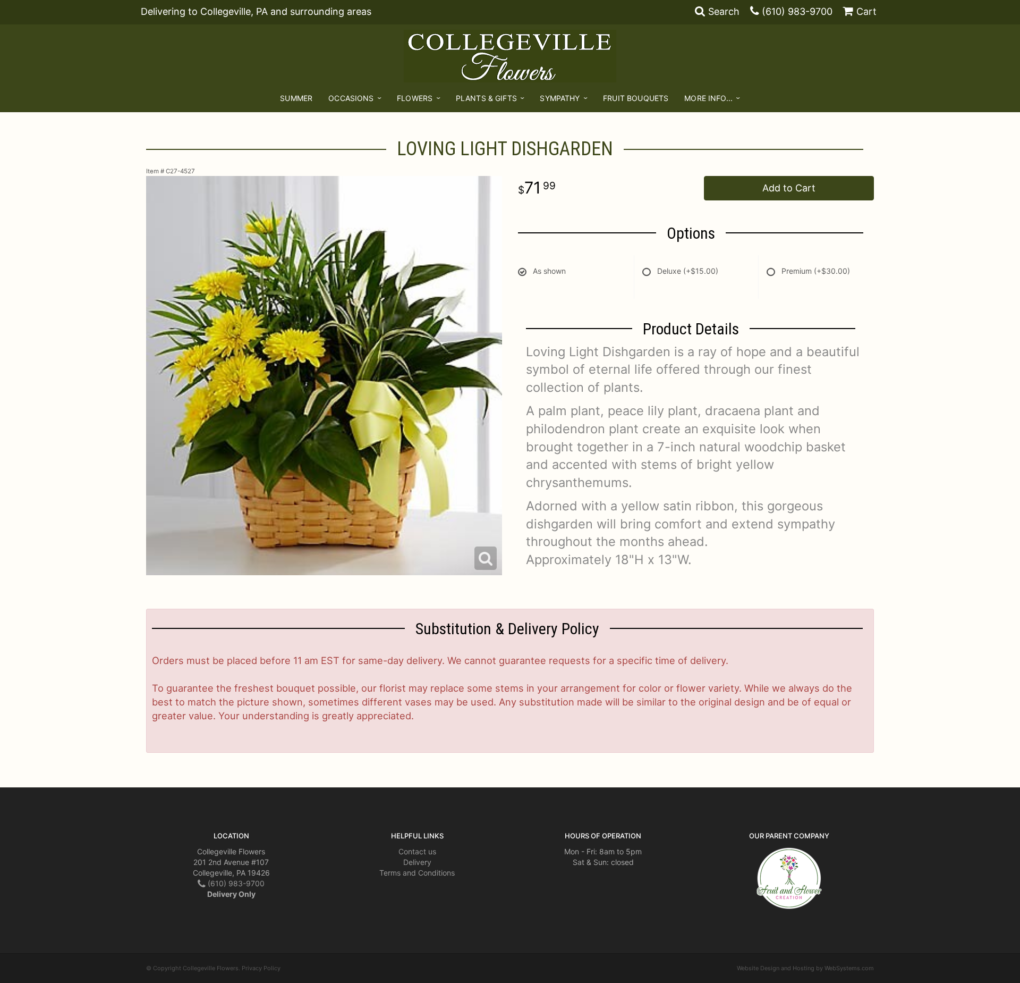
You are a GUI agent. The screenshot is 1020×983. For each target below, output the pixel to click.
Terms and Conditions (417, 872)
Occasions (350, 98)
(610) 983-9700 (797, 11)
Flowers (414, 98)
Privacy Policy (261, 968)
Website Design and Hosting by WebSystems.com (805, 968)
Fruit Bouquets (635, 98)
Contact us (417, 851)
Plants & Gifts (486, 98)
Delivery (417, 862)
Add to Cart (788, 188)
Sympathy (560, 98)
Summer (296, 98)
